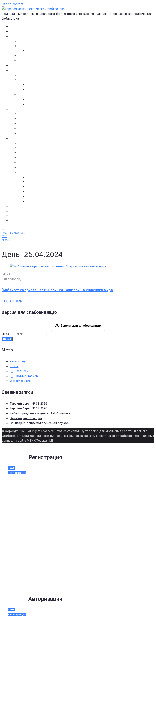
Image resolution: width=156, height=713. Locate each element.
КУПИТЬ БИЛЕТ (20, 220)
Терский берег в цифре (26, 206)
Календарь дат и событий (37, 162)
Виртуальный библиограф (28, 216)
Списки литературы (32, 167)
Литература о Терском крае (38, 172)
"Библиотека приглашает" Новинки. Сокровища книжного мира (57, 290)
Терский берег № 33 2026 (28, 403)
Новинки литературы (41, 85)
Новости (16, 31)
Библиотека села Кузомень (38, 133)
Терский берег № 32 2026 (28, 408)
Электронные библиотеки (37, 75)
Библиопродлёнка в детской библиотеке (40, 413)
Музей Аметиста (30, 119)
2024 (4, 236)
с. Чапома (33, 201)
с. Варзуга (33, 182)
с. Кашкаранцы (37, 186)
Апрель (6, 240)
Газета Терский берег (25, 211)
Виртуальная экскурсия (35, 41)
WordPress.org (20, 381)
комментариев (24, 376)
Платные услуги (29, 55)
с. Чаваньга (34, 196)
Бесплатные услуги (32, 60)
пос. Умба (33, 177)
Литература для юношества (46, 104)
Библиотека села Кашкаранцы (40, 128)
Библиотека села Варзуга (36, 123)
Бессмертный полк (32, 143)
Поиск (7, 338)
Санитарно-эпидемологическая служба (39, 423)
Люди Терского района (35, 152)
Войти (14, 366)
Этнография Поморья (26, 418)
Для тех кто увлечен (41, 99)
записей (19, 371)
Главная (15, 26)
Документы (18, 65)
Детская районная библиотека (40, 114)
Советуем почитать (40, 89)
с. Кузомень (35, 191)
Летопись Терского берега (38, 157)
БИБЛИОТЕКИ (19, 109)
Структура (33, 51)
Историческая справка (35, 46)
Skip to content (12, 4)
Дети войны (27, 148)
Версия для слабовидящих (80, 325)
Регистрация (19, 361)
